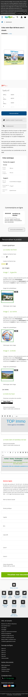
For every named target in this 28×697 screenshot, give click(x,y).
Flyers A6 (3, 654)
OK (25, 13)
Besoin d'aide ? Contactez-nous (8, 639)
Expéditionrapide (5, 605)
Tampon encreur (5, 671)
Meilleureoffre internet (14, 615)
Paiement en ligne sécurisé (7, 635)
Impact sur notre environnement (9, 631)
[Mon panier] (25, 17)
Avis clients (3, 627)
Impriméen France (23, 605)
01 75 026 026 (9, 678)
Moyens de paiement (6, 633)
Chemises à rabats (5, 669)
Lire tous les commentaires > (16, 229)
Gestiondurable (24, 596)
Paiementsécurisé (14, 605)
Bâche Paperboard (5, 665)
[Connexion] (22, 17)
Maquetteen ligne (3, 596)
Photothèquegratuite (17, 596)
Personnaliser (14, 113)
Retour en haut (14, 588)
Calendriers (4, 667)
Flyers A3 (3, 648)
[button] (2, 416)
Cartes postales (4, 658)
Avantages (3, 629)
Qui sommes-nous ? (6, 625)
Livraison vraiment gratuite (7, 637)
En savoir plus (19, 13)
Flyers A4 (3, 650)
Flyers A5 (3, 652)
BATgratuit (10, 596)
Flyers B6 (3, 656)
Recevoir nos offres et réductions (9, 623)
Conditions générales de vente (8, 641)
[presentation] (2, 416)
